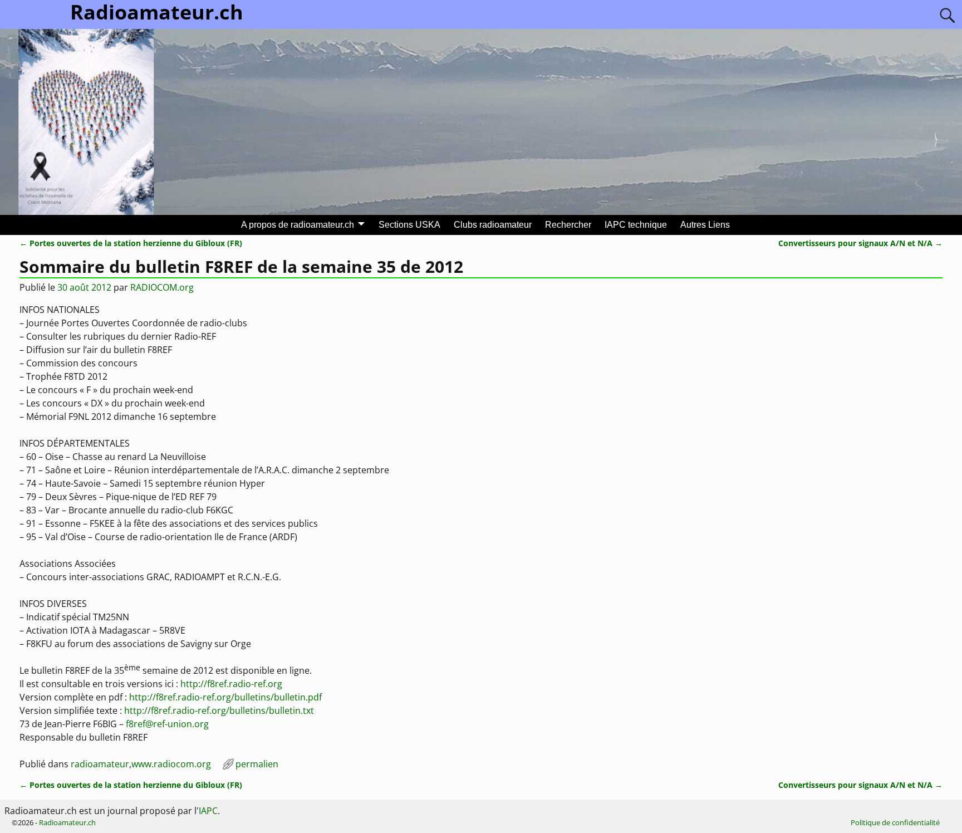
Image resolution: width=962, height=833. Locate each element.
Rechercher (568, 224)
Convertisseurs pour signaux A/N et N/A (860, 243)
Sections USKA (409, 224)
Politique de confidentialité (895, 822)
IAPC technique (636, 224)
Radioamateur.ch (67, 822)
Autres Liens (705, 224)
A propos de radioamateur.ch (297, 224)
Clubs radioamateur (493, 224)
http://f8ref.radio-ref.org (231, 684)
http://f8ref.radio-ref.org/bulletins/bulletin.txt (219, 710)
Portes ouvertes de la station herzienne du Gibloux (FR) (130, 243)
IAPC (208, 811)
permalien (256, 764)
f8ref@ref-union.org (167, 724)
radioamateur (100, 764)
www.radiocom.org (171, 764)
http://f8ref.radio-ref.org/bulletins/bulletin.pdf (225, 697)
